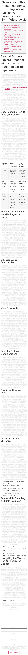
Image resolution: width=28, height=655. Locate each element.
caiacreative (14, 3)
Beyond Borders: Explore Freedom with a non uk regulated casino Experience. (13, 27)
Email (14, 633)
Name (14, 627)
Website (14, 639)
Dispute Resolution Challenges (12, 44)
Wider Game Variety (9, 39)
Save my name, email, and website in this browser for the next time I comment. (14, 648)
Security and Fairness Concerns (12, 43)
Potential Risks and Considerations (13, 41)
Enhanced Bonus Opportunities (12, 37)
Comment (14, 609)
